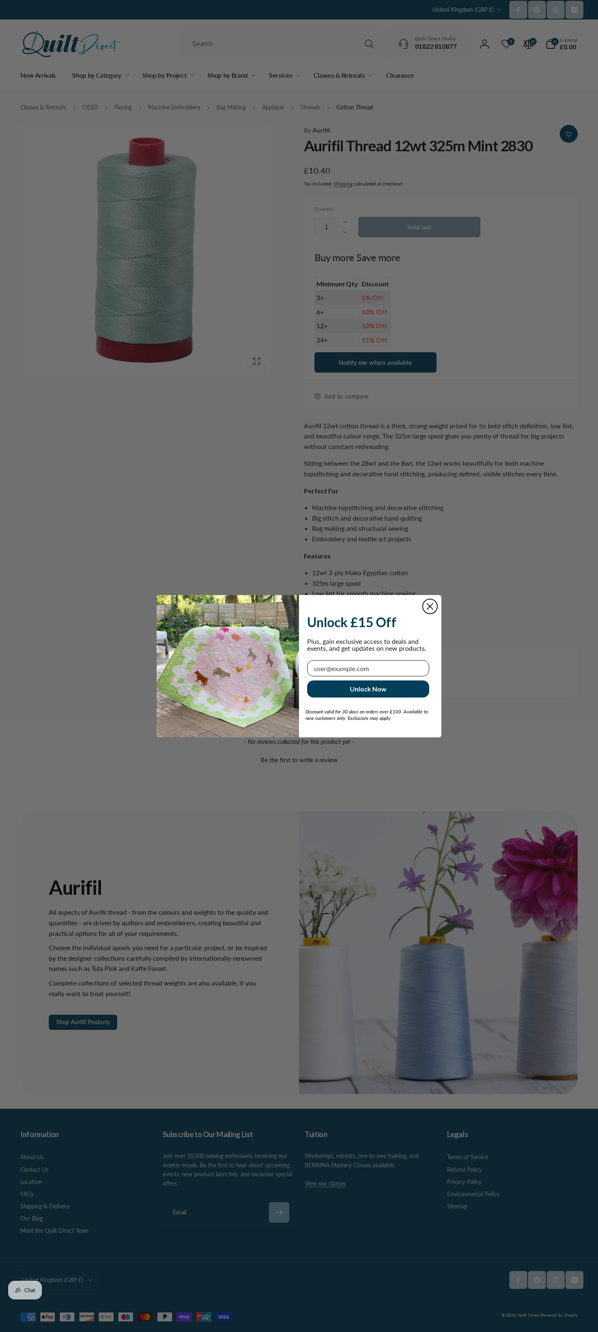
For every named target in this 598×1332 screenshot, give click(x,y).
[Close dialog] (430, 606)
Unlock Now (368, 689)
